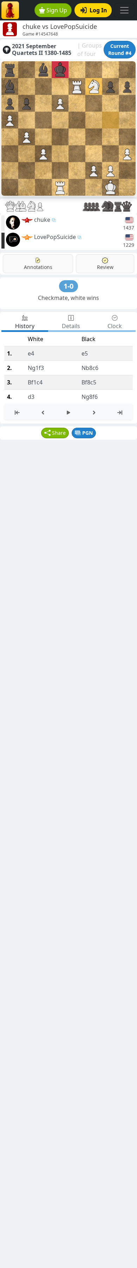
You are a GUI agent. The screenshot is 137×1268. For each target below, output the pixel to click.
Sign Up (56, 10)
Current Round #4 (119, 49)
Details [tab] (71, 326)
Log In (98, 10)
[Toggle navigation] (124, 10)
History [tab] (24, 326)
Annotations (38, 267)
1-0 (68, 286)
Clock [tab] (114, 326)
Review (105, 267)
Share (59, 432)
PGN (87, 432)
